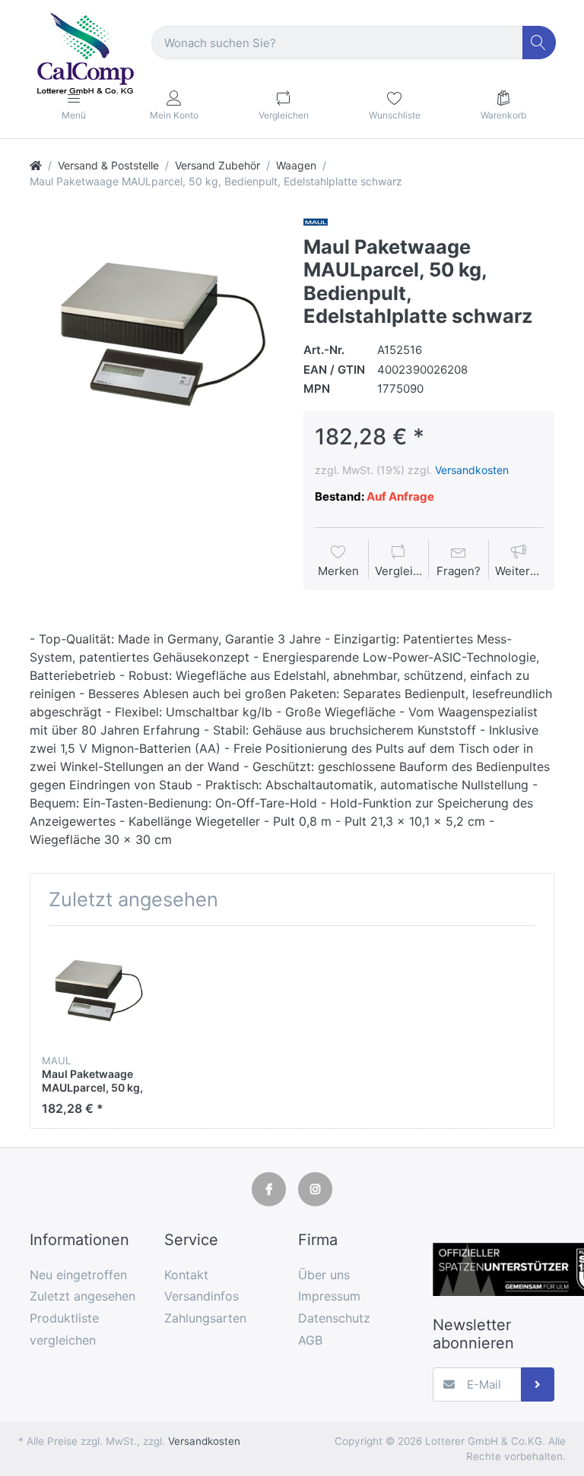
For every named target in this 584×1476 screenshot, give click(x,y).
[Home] (36, 165)
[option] (155, 335)
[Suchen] (539, 43)
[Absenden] (538, 1384)
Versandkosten (472, 469)
